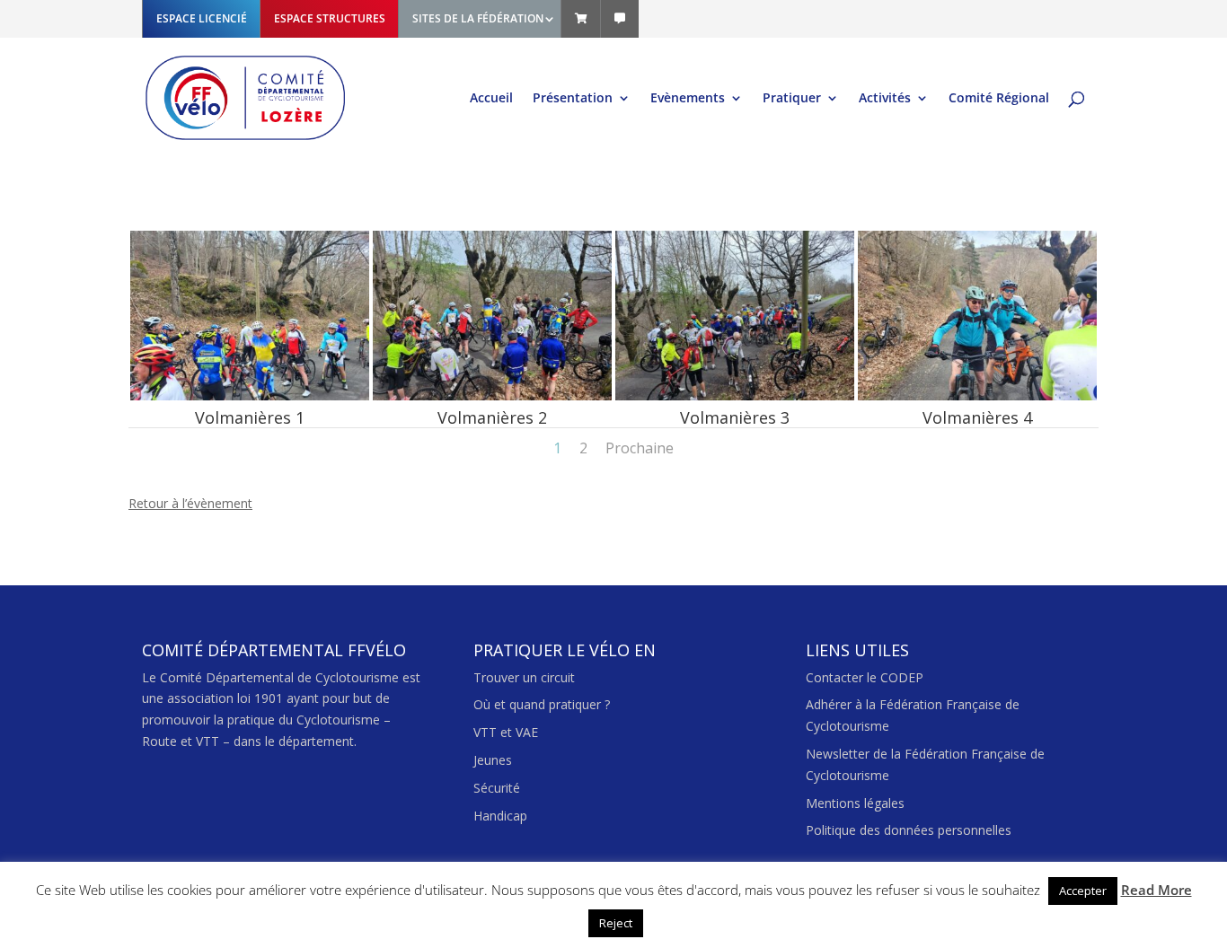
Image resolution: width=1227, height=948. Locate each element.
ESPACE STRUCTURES (329, 18)
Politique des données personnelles (908, 829)
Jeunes (492, 759)
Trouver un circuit (524, 677)
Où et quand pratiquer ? (541, 704)
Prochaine (639, 448)
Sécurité (496, 787)
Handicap (500, 815)
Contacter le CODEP (864, 677)
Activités (885, 99)
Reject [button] (615, 923)
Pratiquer (792, 99)
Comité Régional (999, 99)
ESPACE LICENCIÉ (201, 18)
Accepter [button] (1083, 890)
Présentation (573, 99)
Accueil (491, 99)
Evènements (687, 99)
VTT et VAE (505, 732)
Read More (1156, 890)
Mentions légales (855, 803)
